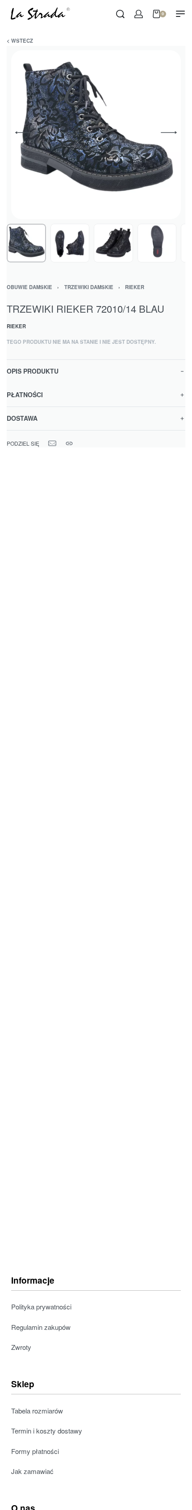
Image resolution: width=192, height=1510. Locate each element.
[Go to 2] (70, 243)
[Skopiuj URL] (69, 443)
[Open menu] (180, 13)
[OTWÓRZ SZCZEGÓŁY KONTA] (138, 14)
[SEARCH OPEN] (120, 14)
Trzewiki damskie (88, 286)
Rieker (134, 286)
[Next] (168, 133)
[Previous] (23, 133)
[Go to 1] (26, 243)
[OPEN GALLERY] (96, 134)
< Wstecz (20, 40)
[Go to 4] (157, 243)
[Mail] (52, 443)
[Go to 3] (113, 243)
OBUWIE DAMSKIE (29, 286)
